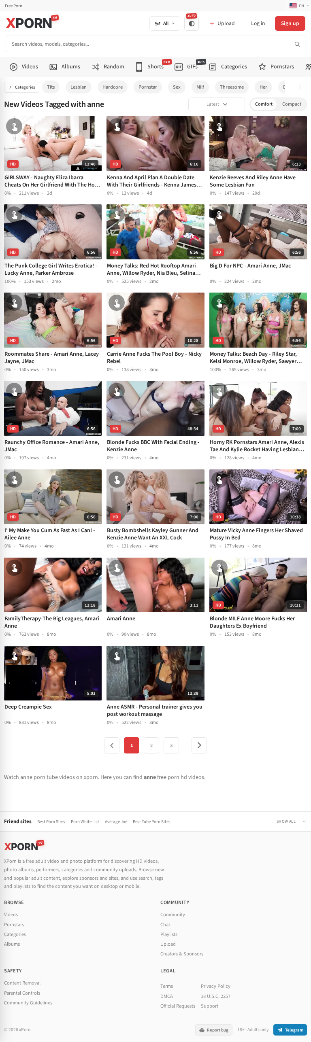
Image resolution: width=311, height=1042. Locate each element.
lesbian (78, 87)
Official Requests (177, 1006)
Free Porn (13, 6)
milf (200, 87)
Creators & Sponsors (181, 953)
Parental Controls (22, 993)
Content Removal (22, 983)
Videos (11, 914)
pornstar (147, 87)
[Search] (297, 44)
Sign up (290, 23)
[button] (302, 87)
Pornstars (14, 924)
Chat (165, 924)
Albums (12, 944)
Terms (166, 986)
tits (51, 87)
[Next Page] (199, 745)
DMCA (166, 996)
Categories (25, 87)
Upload (168, 944)
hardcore (112, 87)
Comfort (264, 104)
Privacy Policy (215, 986)
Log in (258, 23)
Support (209, 1006)
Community (172, 914)
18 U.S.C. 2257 (215, 996)
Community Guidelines (28, 1002)
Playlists (168, 934)
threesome (232, 87)
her (263, 87)
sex (177, 87)
